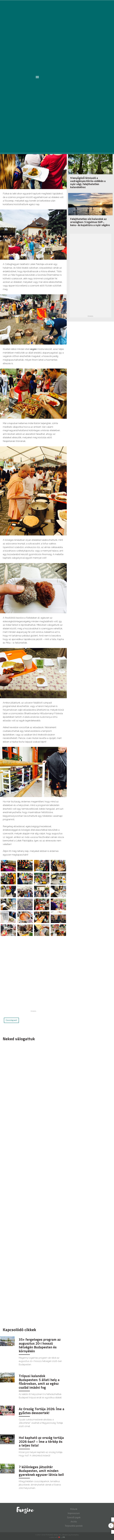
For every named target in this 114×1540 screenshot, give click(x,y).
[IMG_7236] (8, 891)
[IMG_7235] (25, 891)
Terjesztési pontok (74, 1526)
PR (64, 1537)
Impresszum (74, 1513)
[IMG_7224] (25, 904)
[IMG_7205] (58, 917)
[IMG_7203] (8, 930)
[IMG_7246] (8, 878)
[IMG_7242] (25, 878)
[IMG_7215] (8, 917)
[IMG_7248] (41, 866)
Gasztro (7, 1408)
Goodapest (11, 1020)
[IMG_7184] (58, 943)
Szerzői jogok (73, 1517)
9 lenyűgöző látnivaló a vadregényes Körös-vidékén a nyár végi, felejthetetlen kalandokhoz (88, 182)
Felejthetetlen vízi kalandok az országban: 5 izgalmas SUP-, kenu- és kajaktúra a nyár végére (90, 222)
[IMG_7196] (58, 930)
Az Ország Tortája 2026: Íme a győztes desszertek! (41, 1410)
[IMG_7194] (25, 943)
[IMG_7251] (25, 866)
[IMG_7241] (41, 878)
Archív (74, 1521)
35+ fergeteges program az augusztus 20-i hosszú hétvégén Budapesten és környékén (40, 1345)
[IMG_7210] (41, 917)
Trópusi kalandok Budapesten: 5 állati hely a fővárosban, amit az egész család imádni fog (39, 1381)
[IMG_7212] (25, 917)
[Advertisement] (32, 1183)
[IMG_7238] (58, 878)
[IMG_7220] (41, 904)
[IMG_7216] (58, 904)
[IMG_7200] (41, 930)
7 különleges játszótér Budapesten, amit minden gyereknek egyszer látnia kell (41, 1470)
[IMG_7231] (58, 891)
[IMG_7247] (58, 866)
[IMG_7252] (8, 866)
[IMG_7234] (41, 891)
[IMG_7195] (8, 943)
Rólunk (73, 1509)
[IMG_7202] (25, 930)
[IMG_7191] (41, 943)
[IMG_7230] (8, 904)
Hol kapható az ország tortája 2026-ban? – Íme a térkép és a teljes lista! (41, 1441)
